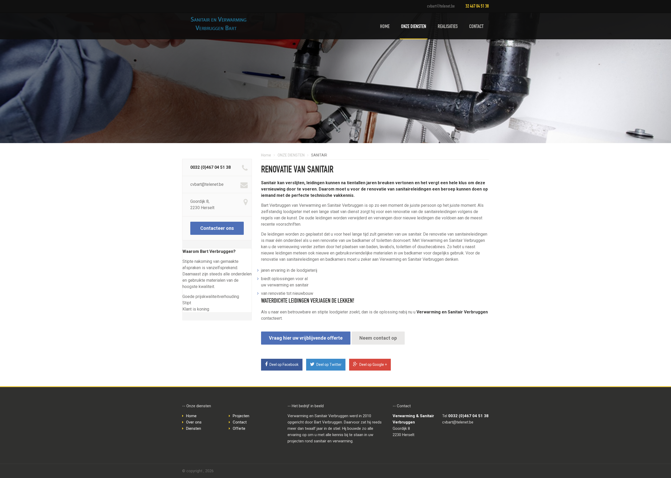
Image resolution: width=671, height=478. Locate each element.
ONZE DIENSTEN (413, 27)
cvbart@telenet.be (441, 6)
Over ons (194, 422)
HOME (384, 27)
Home (266, 155)
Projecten (241, 416)
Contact (240, 422)
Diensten (193, 428)
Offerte (239, 428)
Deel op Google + (373, 364)
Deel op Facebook (284, 364)
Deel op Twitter (329, 364)
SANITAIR (319, 155)
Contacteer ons (217, 228)
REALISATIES (448, 27)
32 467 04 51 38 (477, 6)
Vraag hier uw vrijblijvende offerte (306, 338)
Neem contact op (378, 338)
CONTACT (476, 27)
